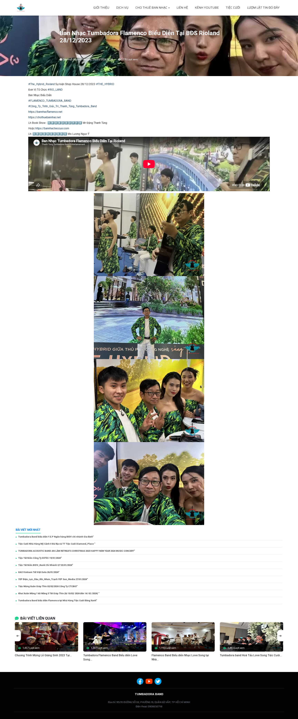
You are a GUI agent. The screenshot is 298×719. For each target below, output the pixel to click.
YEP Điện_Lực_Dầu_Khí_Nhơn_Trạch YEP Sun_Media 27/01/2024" (53, 579)
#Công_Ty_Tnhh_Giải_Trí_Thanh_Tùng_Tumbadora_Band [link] (62, 106)
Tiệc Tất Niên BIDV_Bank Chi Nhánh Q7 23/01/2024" (45, 565)
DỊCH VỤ (122, 7)
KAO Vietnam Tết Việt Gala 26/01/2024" (38, 572)
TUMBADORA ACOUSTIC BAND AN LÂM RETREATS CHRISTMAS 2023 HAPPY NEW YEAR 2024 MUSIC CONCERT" (76, 551)
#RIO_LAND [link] (55, 89)
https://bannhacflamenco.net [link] (45, 111)
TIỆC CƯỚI (233, 7)
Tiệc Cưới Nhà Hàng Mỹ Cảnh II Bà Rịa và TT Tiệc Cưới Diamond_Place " (56, 543)
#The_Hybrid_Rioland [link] (41, 84)
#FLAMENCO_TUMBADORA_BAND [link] (49, 100)
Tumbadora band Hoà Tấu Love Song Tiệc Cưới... (251, 655)
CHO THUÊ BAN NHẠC (151, 7)
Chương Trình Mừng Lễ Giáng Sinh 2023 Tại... (43, 655)
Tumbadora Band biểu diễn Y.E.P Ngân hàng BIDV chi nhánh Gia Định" (55, 536)
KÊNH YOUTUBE (207, 7)
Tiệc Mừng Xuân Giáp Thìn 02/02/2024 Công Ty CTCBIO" (47, 586)
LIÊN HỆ (182, 7)
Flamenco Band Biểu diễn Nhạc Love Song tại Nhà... (180, 657)
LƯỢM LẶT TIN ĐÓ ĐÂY (263, 7)
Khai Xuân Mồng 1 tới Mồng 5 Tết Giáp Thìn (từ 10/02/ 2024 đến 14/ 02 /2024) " (58, 593)
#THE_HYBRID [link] (105, 84)
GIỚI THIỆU (101, 7)
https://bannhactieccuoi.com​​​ (52, 128)
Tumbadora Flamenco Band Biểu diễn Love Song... (110, 657)
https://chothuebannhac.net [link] (44, 117)
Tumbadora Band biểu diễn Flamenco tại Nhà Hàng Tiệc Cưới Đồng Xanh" (57, 600)
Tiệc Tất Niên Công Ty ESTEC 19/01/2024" (40, 558)
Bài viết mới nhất (28, 529)
